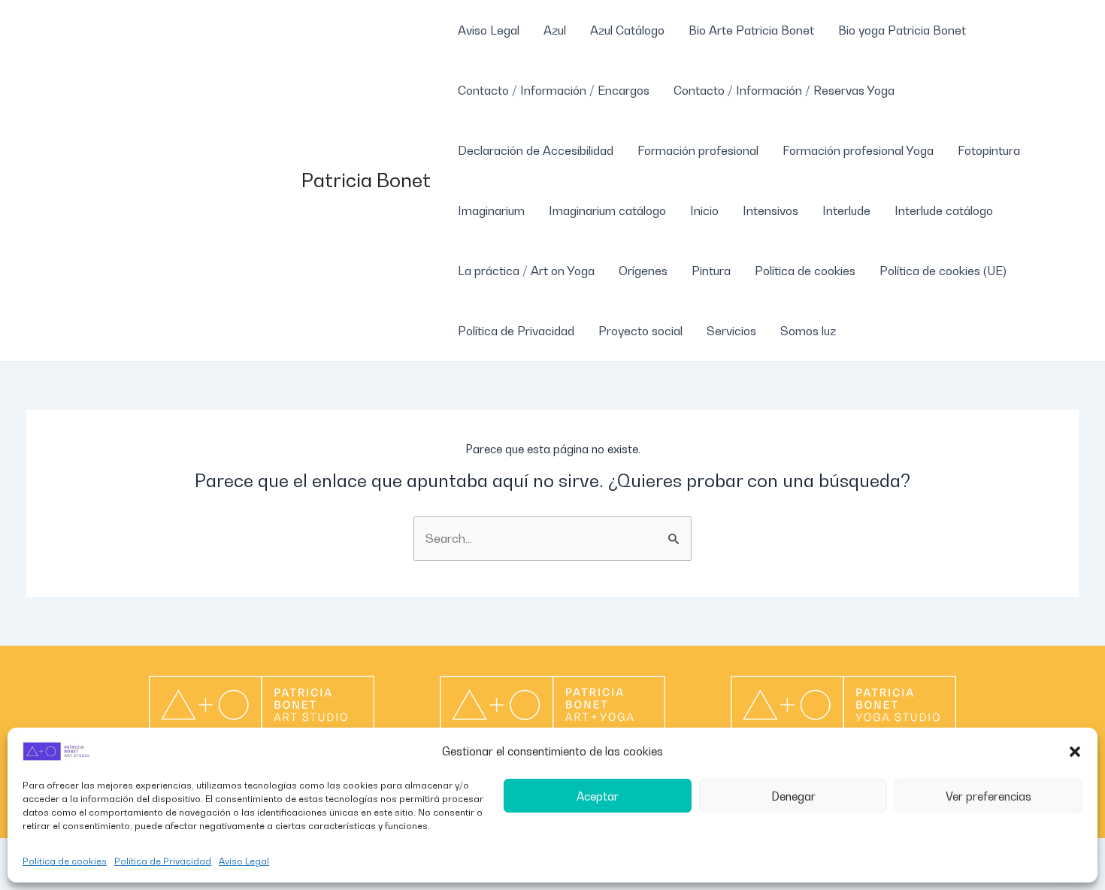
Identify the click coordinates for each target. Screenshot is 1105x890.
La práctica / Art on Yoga (526, 270)
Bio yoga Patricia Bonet (902, 30)
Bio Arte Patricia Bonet (751, 30)
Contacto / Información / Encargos (553, 90)
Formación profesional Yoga (858, 150)
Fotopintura (989, 150)
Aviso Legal (244, 861)
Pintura (711, 270)
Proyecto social (640, 330)
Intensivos (770, 210)
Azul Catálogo (627, 30)
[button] (1074, 751)
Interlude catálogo (944, 210)
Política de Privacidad (162, 861)
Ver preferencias (988, 796)
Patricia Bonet (366, 180)
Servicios (731, 330)
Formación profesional (697, 150)
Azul (554, 30)
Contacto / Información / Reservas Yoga (784, 90)
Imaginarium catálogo (607, 210)
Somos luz (808, 330)
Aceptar (598, 796)
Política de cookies (65, 861)
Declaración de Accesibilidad (535, 150)
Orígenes (643, 270)
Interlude (846, 210)
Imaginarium (491, 210)
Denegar (793, 796)
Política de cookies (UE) (943, 270)
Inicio (704, 210)
